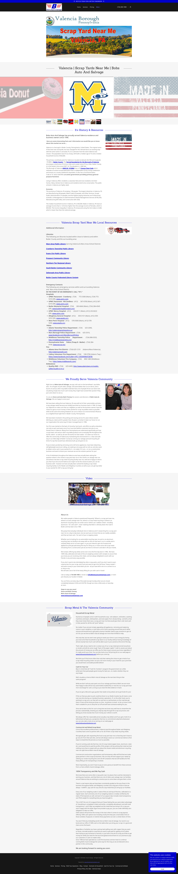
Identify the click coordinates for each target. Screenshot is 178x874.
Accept (162, 869)
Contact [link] (85, 866)
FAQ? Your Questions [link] (72, 866)
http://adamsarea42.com (58, 352)
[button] (98, 7)
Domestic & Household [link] (96, 866)
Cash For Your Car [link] (109, 866)
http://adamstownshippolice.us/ (61, 330)
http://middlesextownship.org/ (60, 340)
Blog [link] (81, 866)
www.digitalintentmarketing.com (92, 862)
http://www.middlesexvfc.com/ (64, 361)
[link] (54, 7)
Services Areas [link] (96, 869)
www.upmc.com (62, 299)
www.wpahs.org (62, 318)
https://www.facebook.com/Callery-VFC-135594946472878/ (71, 356)
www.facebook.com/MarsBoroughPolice (64, 335)
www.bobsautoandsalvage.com (86, 654)
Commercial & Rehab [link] (121, 866)
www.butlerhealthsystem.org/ (63, 308)
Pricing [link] (92, 7)
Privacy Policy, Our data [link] (84, 869)
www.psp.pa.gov (59, 344)
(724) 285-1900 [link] (121, 7)
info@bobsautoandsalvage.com (99, 575)
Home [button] (52, 866)
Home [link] (79, 7)
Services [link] (85, 7)
